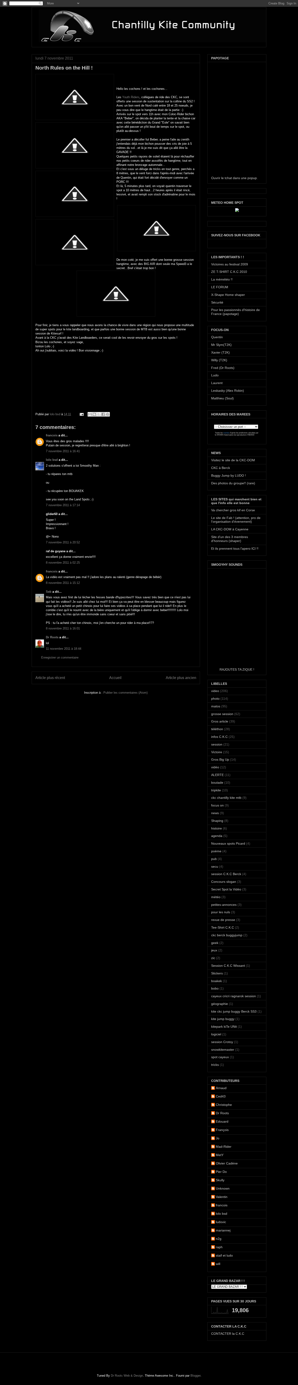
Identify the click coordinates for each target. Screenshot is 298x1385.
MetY (220, 1155)
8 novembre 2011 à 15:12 (63, 583)
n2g (218, 1239)
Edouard (222, 1121)
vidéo (215, 767)
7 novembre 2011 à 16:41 (63, 451)
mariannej (223, 1230)
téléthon (217, 729)
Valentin (221, 1197)
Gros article (219, 721)
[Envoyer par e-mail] (90, 414)
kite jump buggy (222, 1019)
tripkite (216, 790)
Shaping (217, 821)
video (215, 691)
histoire (216, 828)
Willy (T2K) (219, 360)
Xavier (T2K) (220, 352)
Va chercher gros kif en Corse (233, 510)
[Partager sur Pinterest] (107, 414)
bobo (215, 988)
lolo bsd (55, 414)
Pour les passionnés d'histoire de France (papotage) (235, 312)
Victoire (216, 752)
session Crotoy (222, 1042)
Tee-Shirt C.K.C (222, 927)
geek (214, 943)
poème (216, 851)
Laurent (217, 383)
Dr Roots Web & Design (127, 1375)
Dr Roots (52, 637)
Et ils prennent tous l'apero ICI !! (234, 548)
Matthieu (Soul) (222, 398)
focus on (217, 805)
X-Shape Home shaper (228, 295)
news (215, 813)
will (218, 1264)
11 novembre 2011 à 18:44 (63, 648)
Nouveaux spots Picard (228, 843)
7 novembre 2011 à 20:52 (63, 542)
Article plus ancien (181, 678)
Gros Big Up (220, 759)
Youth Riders (130, 97)
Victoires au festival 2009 (229, 264)
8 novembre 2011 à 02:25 (63, 562)
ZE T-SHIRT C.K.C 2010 (229, 272)
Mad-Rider (223, 1146)
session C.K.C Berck (226, 874)
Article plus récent (50, 678)
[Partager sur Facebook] (103, 414)
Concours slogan (223, 881)
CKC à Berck (220, 468)
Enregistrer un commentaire (59, 657)
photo (215, 698)
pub (214, 859)
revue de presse (223, 920)
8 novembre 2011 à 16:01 (63, 628)
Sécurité (217, 302)
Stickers (217, 973)
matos (215, 706)
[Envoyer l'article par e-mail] (81, 414)
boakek (216, 981)
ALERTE (217, 775)
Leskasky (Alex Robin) (227, 390)
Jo (217, 1138)
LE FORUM (219, 287)
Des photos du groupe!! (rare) (233, 483)
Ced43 (221, 1096)
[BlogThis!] (94, 414)
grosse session (222, 714)
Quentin (217, 337)
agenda (216, 836)
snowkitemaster (222, 1049)
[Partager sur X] (98, 414)
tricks (215, 1065)
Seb (48, 591)
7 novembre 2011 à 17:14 (63, 505)
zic (213, 958)
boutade (217, 782)
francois (52, 435)
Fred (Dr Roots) (222, 368)
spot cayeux (220, 1057)
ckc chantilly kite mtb (226, 798)
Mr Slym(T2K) (221, 345)
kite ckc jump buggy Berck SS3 (234, 1011)
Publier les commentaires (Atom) (125, 692)
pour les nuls (220, 912)
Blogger (195, 1375)
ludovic (221, 1222)
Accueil (115, 678)
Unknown (223, 1188)
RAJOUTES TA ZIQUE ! (237, 669)
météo (215, 897)
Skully (220, 1180)
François (222, 1130)
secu (214, 866)
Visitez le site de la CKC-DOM (233, 460)
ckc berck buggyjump (226, 935)
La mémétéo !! (222, 279)
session (216, 744)
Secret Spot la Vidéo (226, 889)
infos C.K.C (219, 737)
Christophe (224, 1105)
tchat (228, 178)
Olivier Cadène (227, 1163)
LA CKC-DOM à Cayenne (229, 529)
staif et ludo (224, 1255)
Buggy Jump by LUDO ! (228, 475)
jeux (214, 950)
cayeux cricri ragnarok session (233, 996)
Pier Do (221, 1172)
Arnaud (221, 1088)
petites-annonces (224, 905)
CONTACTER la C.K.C (227, 1333)
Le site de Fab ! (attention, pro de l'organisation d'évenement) (236, 520)
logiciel (216, 1034)
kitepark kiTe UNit (224, 1026)
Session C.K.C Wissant (228, 965)
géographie (219, 1004)
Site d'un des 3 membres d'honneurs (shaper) (229, 539)
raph (219, 1247)
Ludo (215, 375)
